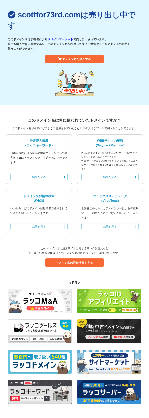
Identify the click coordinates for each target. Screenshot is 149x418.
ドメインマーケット (60, 39)
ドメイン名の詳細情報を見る (74, 262)
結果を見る (39, 177)
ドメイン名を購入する (76, 59)
